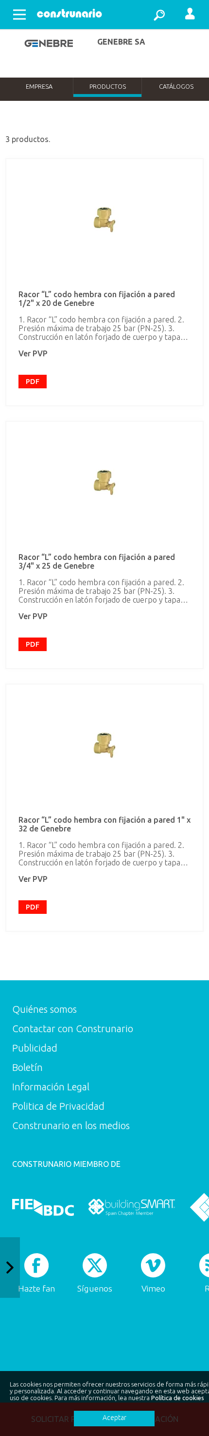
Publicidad (34, 1047)
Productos (107, 86)
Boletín (27, 1067)
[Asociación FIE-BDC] (43, 1207)
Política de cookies (177, 1397)
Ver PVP (33, 353)
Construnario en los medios (71, 1125)
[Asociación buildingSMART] (131, 1207)
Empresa (39, 86)
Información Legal (50, 1086)
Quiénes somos (44, 1009)
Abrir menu (19, 14)
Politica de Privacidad (58, 1106)
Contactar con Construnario (72, 1028)
